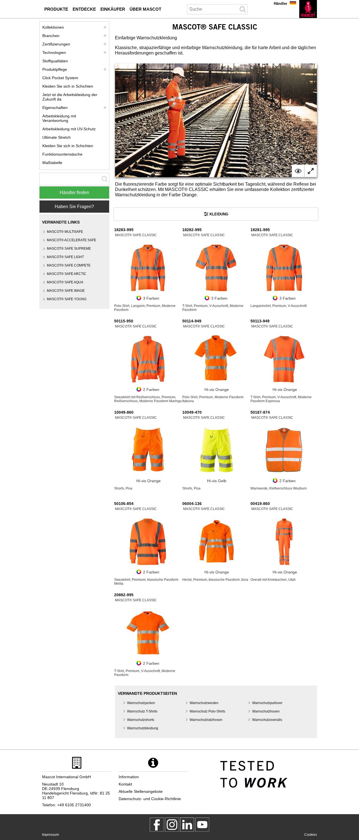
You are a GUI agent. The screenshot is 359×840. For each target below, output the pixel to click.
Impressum (50, 835)
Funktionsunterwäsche (62, 154)
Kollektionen (53, 27)
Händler (280, 3)
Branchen (50, 35)
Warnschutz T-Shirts (142, 711)
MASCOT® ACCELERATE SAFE (71, 240)
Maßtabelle (52, 162)
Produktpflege (54, 69)
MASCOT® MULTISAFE (65, 232)
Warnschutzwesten (204, 703)
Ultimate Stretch (56, 137)
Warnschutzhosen (266, 711)
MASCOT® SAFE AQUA (65, 282)
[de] (308, 9)
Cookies (310, 835)
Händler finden (74, 192)
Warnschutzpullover (267, 703)
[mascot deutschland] (187, 825)
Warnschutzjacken (141, 703)
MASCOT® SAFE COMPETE (69, 265)
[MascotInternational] (202, 825)
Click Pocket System (60, 78)
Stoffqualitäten (55, 61)
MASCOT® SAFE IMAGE (66, 291)
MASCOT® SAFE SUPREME (69, 249)
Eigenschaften (55, 107)
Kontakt (125, 784)
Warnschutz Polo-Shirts (207, 711)
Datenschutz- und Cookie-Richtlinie (150, 798)
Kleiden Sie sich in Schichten (67, 86)
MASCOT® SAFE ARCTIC (66, 274)
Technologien (54, 52)
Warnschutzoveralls (267, 720)
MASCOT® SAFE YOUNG (66, 299)
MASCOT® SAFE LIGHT (65, 257)
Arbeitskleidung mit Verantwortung (59, 118)
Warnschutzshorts (140, 720)
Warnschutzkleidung (142, 728)
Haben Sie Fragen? (74, 206)
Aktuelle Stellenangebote (141, 791)
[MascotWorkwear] (157, 825)
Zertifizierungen (56, 44)
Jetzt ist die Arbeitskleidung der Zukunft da (69, 96)
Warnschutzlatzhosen (206, 720)
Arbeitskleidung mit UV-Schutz (69, 129)
